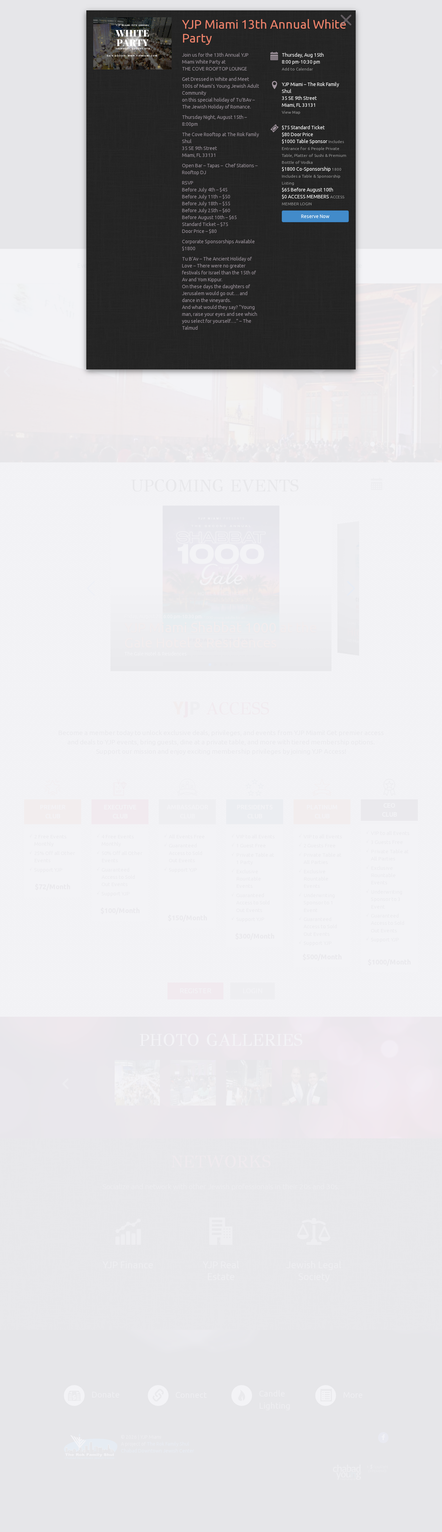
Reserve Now (315, 216)
